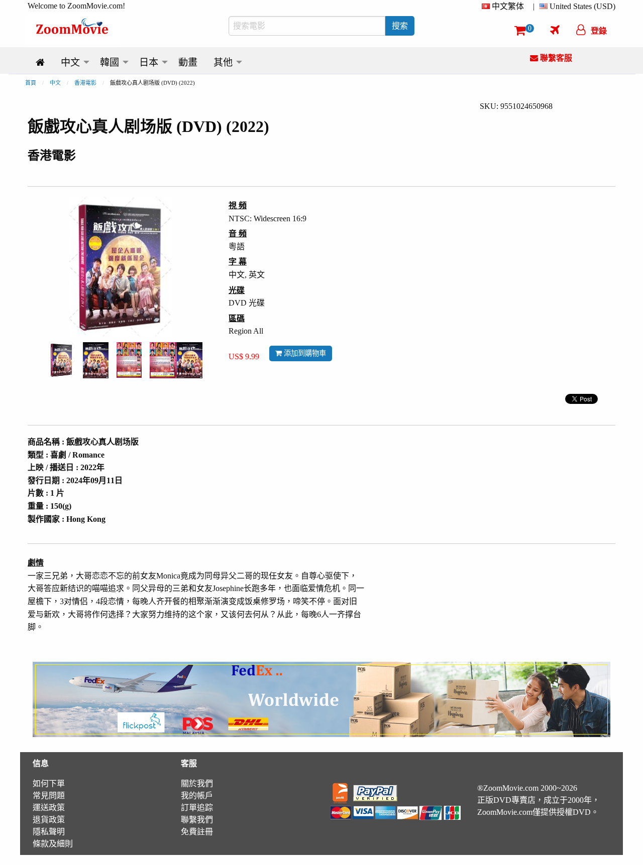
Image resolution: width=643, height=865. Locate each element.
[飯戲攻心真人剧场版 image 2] (96, 360)
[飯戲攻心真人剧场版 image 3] (129, 360)
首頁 (30, 83)
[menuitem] (505, 6)
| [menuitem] (533, 6)
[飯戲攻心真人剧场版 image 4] (176, 360)
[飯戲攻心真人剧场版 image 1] (61, 360)
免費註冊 (197, 831)
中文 (55, 83)
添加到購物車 (304, 353)
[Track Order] (555, 29)
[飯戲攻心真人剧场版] (61, 359)
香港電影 (85, 83)
